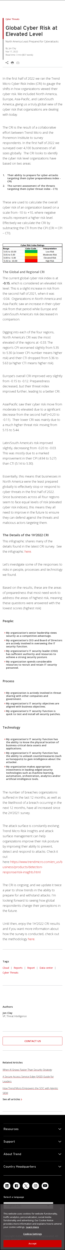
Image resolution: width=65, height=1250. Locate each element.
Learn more (32, 1227)
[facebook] (16, 1185)
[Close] (61, 1208)
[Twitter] (26, 1185)
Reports (18, 967)
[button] (27, 551)
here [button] (31, 939)
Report (31, 967)
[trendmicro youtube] (45, 1185)
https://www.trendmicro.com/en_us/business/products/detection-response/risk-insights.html (32, 867)
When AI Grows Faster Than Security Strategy (27, 1069)
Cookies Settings (32, 1233)
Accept (32, 1243)
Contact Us (32, 1041)
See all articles (11, 1099)
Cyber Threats (10, 972)
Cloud (6, 967)
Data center (46, 967)
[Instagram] (35, 1185)
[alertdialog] (32, 1227)
